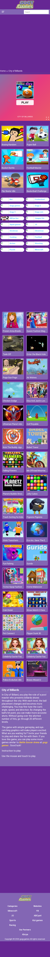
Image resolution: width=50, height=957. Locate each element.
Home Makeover (34, 587)
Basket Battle (8, 168)
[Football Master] (37, 164)
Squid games (15, 224)
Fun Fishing (8, 563)
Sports (12, 920)
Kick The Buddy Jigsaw (14, 447)
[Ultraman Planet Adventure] (13, 420)
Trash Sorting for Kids (13, 517)
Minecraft (39, 250)
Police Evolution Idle (12, 680)
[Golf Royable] (37, 420)
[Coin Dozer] (13, 606)
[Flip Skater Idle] (12, 187)
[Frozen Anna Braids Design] (13, 327)
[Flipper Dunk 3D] (37, 630)
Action (12, 243)
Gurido (30, 563)
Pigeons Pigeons (34, 517)
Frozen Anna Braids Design (15, 331)
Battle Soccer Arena (29, 742)
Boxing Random (9, 144)
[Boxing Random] (12, 140)
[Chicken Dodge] (13, 397)
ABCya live (14, 218)
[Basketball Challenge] (37, 187)
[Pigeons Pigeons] (37, 513)
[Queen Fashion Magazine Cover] (37, 327)
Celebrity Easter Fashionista (16, 656)
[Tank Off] (13, 350)
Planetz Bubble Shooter (14, 494)
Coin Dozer (8, 610)
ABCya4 (37, 915)
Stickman (14, 231)
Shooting (39, 243)
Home (3, 71)
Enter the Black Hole (36, 354)
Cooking (13, 237)
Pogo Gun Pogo (10, 377)
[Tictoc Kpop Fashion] (13, 583)
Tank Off (7, 354)
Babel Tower (32, 447)
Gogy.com (39, 212)
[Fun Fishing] (13, 560)
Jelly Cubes (32, 494)
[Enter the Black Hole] (37, 350)
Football (38, 237)
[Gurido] (37, 560)
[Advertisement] (25, 42)
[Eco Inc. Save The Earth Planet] (37, 536)
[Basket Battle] (12, 164)
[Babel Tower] (37, 443)
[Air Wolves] (37, 374)
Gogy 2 (38, 206)
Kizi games (37, 920)
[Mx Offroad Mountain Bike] (37, 467)
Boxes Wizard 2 (34, 680)
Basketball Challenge (36, 191)
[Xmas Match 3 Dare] (37, 606)
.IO (36, 224)
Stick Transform (10, 540)
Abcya (25, 934)
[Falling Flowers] (13, 467)
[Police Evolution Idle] (13, 676)
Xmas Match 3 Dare (36, 610)
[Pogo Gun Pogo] (13, 374)
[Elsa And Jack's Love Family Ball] (37, 397)
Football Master (34, 168)
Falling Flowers (10, 470)
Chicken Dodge (10, 401)
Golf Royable (32, 424)
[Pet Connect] (13, 630)
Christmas (39, 231)
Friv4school (40, 199)
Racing (12, 925)
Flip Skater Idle (8, 191)
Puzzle (12, 250)
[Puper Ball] (37, 140)
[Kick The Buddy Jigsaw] (13, 443)
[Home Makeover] (37, 583)
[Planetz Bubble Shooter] (13, 490)
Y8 (37, 911)
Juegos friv (39, 218)
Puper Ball (31, 144)
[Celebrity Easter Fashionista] (13, 653)
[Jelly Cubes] (37, 490)
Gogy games (15, 206)
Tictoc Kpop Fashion (12, 587)
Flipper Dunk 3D (34, 633)
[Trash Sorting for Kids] (13, 513)
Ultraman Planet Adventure (15, 424)
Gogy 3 (12, 212)
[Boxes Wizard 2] (37, 676)
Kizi (11, 199)
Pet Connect (9, 633)
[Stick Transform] (13, 536)
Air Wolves (32, 377)
